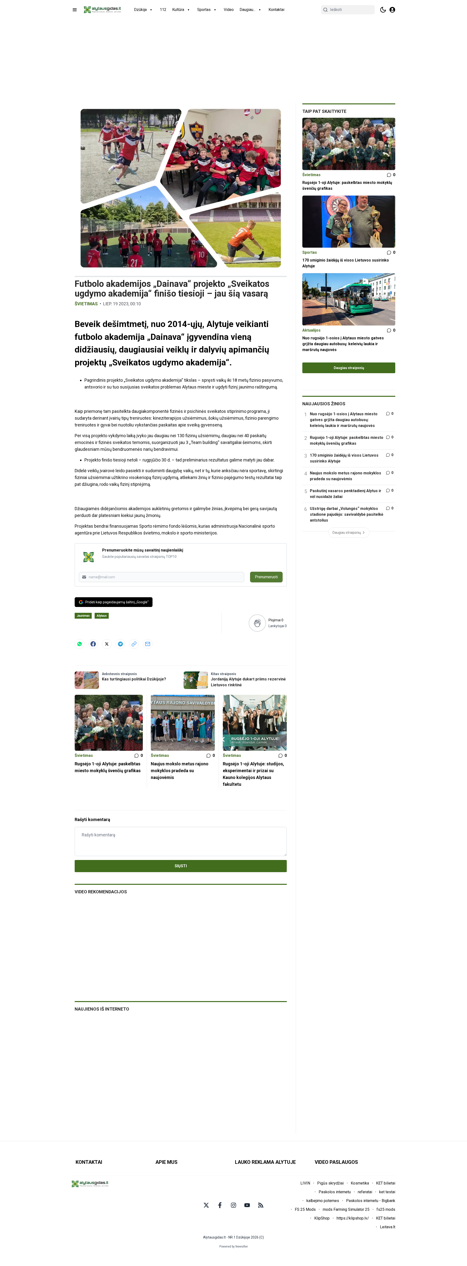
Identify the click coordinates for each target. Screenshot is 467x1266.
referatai (365, 1192)
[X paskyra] (206, 1205)
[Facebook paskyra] (220, 1205)
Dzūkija (140, 9)
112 (163, 9)
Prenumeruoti (266, 577)
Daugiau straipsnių (349, 368)
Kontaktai (276, 9)
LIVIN (305, 1183)
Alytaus (102, 615)
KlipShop (322, 1218)
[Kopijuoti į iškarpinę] (134, 644)
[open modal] (392, 10)
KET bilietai (385, 1183)
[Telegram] (120, 644)
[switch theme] (383, 9)
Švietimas (86, 303)
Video (229, 9)
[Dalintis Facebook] (93, 644)
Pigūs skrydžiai (330, 1183)
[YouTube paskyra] (247, 1205)
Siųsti (181, 866)
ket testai (387, 1192)
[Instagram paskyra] (233, 1205)
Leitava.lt (387, 1227)
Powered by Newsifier (233, 1246)
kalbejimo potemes (322, 1200)
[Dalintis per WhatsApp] (79, 644)
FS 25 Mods (305, 1209)
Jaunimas (83, 615)
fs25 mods (386, 1209)
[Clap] (257, 623)
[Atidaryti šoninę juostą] (75, 10)
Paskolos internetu (335, 1192)
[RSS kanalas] (261, 1205)
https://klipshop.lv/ (353, 1218)
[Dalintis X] (107, 644)
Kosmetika (360, 1183)
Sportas (204, 9)
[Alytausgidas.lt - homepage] (102, 9)
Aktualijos (311, 330)
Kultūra (178, 9)
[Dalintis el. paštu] (148, 644)
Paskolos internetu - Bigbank (370, 1200)
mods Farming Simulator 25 (346, 1209)
